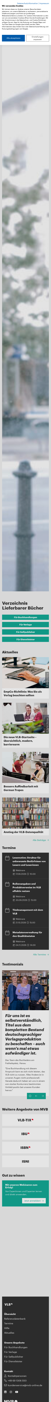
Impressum (44, 3)
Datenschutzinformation (27, 3)
